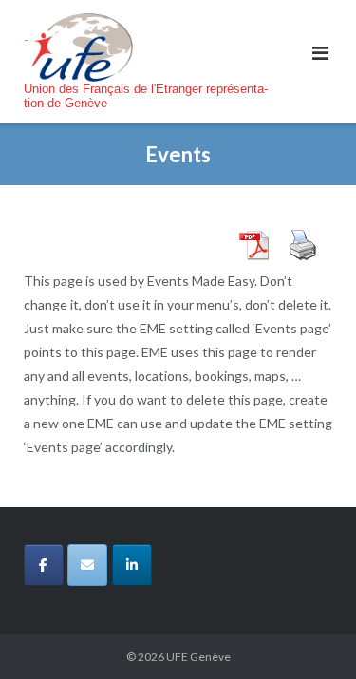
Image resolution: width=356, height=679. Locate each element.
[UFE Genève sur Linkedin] (132, 565)
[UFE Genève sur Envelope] (87, 565)
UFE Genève (198, 657)
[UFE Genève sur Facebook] (44, 565)
